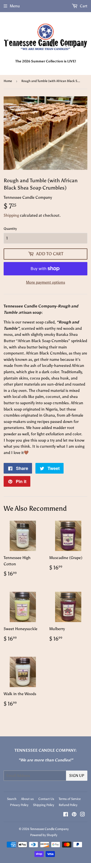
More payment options (45, 282)
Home (8, 81)
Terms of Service (70, 799)
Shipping (11, 215)
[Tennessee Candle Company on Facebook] (65, 815)
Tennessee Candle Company (49, 829)
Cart (83, 6)
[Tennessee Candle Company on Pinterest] (74, 815)
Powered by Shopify (43, 835)
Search (12, 799)
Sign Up (76, 775)
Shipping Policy (43, 805)
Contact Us (46, 799)
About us (27, 799)
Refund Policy (68, 805)
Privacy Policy (19, 805)
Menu (15, 6)
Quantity (10, 229)
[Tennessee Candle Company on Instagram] (82, 815)
